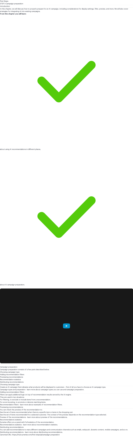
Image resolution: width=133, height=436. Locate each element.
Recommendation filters (9, 405)
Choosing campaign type (9, 372)
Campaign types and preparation (12, 390)
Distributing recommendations (12, 382)
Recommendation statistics (10, 379)
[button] (66, 326)
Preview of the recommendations (13, 417)
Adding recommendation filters (12, 374)
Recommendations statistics (11, 425)
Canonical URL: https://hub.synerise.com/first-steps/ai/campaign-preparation (30, 435)
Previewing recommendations (11, 377)
